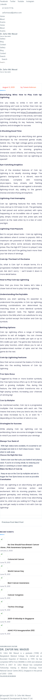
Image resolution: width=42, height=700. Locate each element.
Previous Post (7, 522)
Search (2, 56)
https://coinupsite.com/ (31, 112)
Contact (3, 45)
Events (2, 22)
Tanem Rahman (29, 87)
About (2, 19)
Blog (2, 42)
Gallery (2, 39)
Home (2, 16)
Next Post (19, 522)
